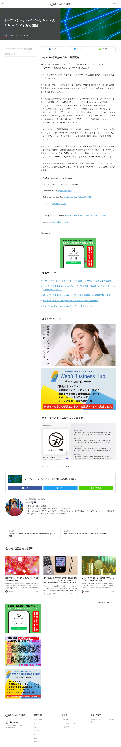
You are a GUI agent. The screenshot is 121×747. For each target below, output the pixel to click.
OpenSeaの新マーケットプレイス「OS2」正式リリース (67, 306)
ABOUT (36, 742)
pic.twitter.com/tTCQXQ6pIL (96, 215)
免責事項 (65, 727)
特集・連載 (38, 719)
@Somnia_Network (73, 215)
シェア (54, 49)
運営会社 (65, 719)
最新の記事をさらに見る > (106, 602)
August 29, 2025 (59, 203)
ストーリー (38, 723)
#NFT (59, 466)
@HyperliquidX (64, 190)
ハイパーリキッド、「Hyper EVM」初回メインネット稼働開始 (70, 300)
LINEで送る (105, 49)
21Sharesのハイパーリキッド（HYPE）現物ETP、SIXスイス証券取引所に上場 (77, 280)
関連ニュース (10, 54)
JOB (35, 734)
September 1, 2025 (60, 222)
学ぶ (35, 727)
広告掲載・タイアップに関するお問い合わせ (103, 720)
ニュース (19, 35)
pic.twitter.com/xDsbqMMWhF (77, 197)
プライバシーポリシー (70, 723)
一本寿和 (31, 502)
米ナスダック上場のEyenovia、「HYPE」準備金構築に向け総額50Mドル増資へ (77, 295)
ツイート (79, 49)
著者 (35, 738)
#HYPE (67, 466)
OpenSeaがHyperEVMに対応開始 (18, 49)
